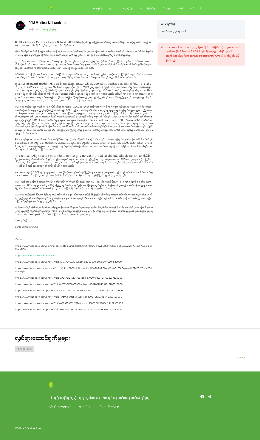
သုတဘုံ (191, 9)
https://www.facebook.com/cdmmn (35, 255)
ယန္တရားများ (113, 9)
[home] (51, 7)
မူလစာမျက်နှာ (98, 9)
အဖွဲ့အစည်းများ (128, 9)
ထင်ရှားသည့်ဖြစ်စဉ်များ (148, 9)
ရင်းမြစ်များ (166, 9)
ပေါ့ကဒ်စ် (179, 9)
